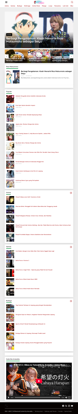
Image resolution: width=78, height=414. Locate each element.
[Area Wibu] (39, 2)
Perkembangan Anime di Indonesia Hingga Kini (30, 161)
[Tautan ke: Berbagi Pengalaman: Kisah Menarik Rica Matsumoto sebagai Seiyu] (39, 30)
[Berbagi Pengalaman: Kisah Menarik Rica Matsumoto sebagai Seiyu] (69, 78)
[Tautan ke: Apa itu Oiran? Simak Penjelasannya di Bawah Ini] (10, 327)
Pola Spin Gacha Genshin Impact (25, 105)
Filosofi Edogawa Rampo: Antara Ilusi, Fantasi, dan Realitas (33, 215)
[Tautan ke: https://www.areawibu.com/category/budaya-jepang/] (71, 301)
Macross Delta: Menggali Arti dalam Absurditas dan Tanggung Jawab (36, 206)
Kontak (60, 411)
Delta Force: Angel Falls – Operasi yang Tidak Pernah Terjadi (34, 270)
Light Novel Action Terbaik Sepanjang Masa (29, 114)
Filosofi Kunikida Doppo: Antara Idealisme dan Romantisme (33, 234)
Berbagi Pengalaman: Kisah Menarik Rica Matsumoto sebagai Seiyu (34, 40)
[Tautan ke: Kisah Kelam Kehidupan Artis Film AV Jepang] (10, 174)
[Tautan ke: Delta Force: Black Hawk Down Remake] (10, 291)
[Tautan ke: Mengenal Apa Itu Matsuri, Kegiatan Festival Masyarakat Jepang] (10, 317)
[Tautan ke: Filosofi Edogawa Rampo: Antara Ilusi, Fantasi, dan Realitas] (10, 219)
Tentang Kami (39, 411)
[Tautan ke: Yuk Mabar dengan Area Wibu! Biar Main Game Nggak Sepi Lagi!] (10, 254)
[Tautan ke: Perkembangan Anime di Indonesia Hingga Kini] (10, 165)
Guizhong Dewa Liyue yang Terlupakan (27, 180)
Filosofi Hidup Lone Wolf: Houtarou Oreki (28, 197)
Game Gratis (68, 411)
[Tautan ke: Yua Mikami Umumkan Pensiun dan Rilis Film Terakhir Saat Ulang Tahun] (10, 155)
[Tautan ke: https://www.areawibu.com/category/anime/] (71, 193)
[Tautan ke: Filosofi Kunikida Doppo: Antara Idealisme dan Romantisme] (10, 237)
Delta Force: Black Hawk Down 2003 (26, 279)
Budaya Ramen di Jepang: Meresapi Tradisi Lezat (30, 333)
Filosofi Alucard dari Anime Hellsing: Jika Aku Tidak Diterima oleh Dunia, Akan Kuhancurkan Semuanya (43, 226)
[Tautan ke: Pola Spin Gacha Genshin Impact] (10, 108)
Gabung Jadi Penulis (51, 411)
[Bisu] (66, 397)
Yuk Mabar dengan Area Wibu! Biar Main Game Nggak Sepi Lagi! (35, 251)
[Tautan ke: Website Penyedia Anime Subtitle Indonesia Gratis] (10, 99)
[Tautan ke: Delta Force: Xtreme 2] (10, 263)
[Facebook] (63, 406)
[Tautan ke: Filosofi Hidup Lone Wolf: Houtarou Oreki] (10, 200)
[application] (39, 381)
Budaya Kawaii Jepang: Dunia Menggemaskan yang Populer (14, 60)
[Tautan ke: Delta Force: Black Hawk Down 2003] (10, 282)
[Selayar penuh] (69, 397)
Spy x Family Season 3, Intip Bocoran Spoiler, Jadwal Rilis (33, 133)
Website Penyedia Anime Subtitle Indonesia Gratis (31, 96)
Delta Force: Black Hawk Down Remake (27, 288)
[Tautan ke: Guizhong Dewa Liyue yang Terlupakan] (10, 183)
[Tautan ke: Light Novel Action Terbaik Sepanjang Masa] (10, 118)
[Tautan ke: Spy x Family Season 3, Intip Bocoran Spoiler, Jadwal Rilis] (10, 136)
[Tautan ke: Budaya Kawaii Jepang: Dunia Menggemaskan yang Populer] (10, 346)
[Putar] (9, 397)
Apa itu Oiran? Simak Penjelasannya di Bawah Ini (30, 324)
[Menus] (6, 2)
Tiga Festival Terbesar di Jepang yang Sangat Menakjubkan (38, 60)
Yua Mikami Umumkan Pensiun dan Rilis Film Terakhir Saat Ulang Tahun (37, 152)
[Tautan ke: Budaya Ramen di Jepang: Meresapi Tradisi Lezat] (10, 336)
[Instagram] (69, 406)
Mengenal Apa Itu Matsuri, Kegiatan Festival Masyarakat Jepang (61, 60)
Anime (9, 34)
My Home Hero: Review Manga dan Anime (28, 143)
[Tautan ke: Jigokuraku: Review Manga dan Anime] (10, 127)
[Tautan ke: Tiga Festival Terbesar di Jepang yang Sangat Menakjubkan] (10, 308)
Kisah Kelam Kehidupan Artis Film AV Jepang (29, 171)
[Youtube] (72, 406)
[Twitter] (66, 406)
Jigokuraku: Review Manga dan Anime (27, 124)
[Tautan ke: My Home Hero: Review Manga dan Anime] (10, 146)
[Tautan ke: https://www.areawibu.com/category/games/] (71, 247)
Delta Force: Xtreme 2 (22, 260)
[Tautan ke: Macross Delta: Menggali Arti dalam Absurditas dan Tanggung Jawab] (10, 209)
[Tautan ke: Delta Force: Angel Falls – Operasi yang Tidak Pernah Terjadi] (10, 273)
